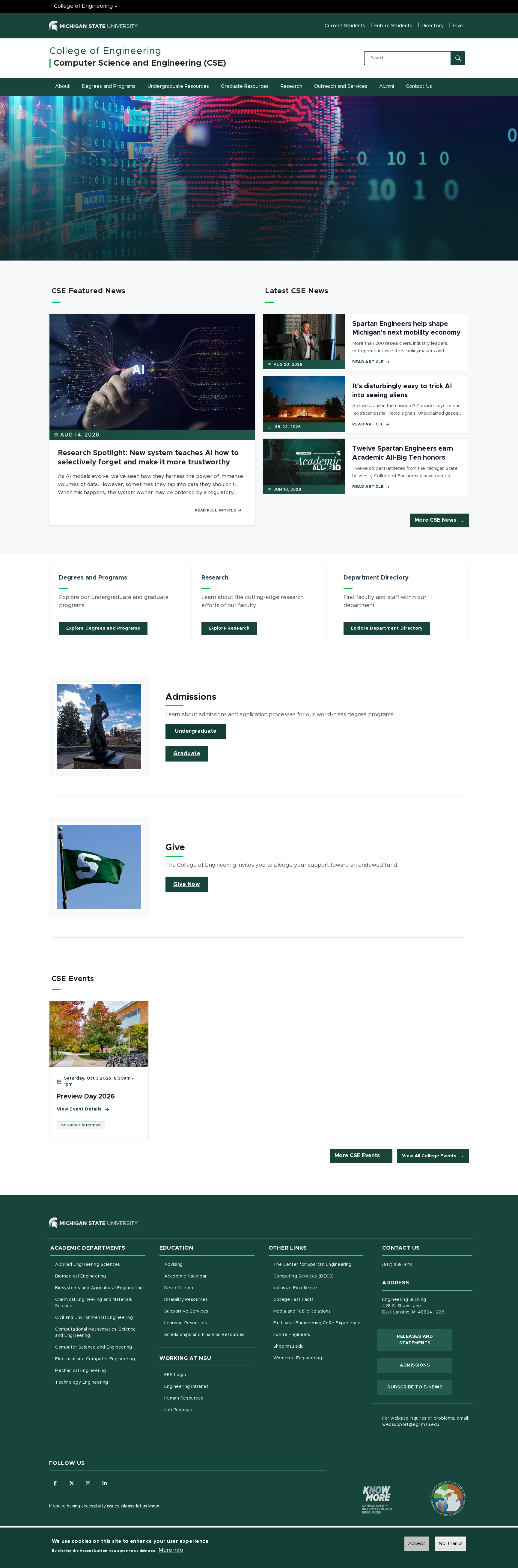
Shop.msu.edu (313, 1346)
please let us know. (140, 1506)
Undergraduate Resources (178, 86)
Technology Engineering (81, 1382)
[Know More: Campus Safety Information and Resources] (365, 1487)
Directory (432, 25)
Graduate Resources (245, 86)
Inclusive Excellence (295, 1288)
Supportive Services (209, 1311)
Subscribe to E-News (419, 1387)
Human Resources (208, 1398)
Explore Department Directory (387, 628)
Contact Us (419, 86)
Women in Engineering (297, 1358)
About (62, 86)
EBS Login (200, 1375)
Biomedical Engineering (80, 1276)
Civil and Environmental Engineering (94, 1318)
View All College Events (429, 1156)
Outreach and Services (340, 86)
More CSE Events (357, 1155)
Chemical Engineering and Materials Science (93, 1303)
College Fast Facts (318, 1299)
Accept (416, 1543)
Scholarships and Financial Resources (204, 1335)
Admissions (415, 1365)
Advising (173, 1264)
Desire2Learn (203, 1288)
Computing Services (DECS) (318, 1276)
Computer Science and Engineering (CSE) (140, 63)
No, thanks (451, 1543)
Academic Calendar (209, 1276)
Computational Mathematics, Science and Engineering (97, 1332)
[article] (116, 602)
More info (171, 1550)
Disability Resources (209, 1299)
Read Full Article (215, 510)
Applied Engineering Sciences (87, 1264)
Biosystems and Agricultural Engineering (100, 1288)
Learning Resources (209, 1323)
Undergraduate (195, 731)
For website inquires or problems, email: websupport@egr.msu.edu (425, 1421)
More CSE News (435, 520)
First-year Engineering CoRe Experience (317, 1323)
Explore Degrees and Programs (103, 628)
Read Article (368, 362)
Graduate (186, 753)
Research (291, 86)
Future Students (393, 25)
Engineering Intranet (209, 1386)
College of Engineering (83, 6)
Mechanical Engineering (80, 1371)
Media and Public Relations (302, 1311)
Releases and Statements (424, 1339)
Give (458, 25)
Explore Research (229, 628)
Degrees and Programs (108, 86)
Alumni (386, 86)
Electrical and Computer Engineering (95, 1359)
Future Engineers (291, 1335)
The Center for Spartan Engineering (318, 1264)
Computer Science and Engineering (93, 1347)
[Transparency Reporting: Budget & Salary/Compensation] (436, 1487)
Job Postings (203, 1410)
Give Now (186, 884)
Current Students (345, 25)
